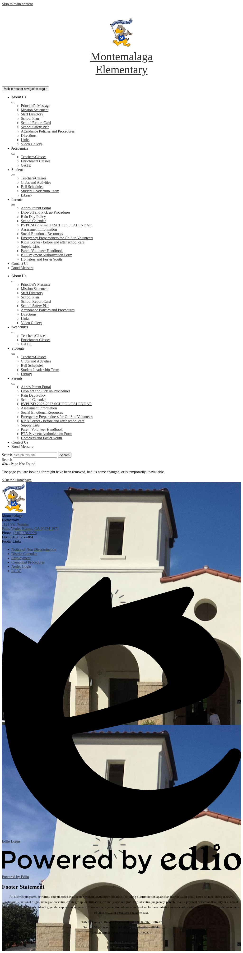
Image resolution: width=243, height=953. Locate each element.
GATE (26, 165)
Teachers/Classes (33, 157)
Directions (28, 135)
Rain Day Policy (33, 217)
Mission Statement (34, 110)
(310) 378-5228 (25, 533)
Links (25, 140)
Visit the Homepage (17, 480)
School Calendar (33, 221)
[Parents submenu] (13, 205)
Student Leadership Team (40, 191)
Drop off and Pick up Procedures (45, 212)
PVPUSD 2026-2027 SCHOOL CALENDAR (56, 225)
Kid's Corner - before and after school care (52, 242)
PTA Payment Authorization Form (46, 255)
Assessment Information (39, 229)
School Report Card (36, 123)
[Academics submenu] (13, 154)
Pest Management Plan (121, 947)
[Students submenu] (13, 175)
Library (26, 195)
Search (7, 455)
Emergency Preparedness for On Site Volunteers (57, 238)
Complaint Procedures (121, 942)
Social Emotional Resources (42, 234)
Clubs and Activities (36, 182)
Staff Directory (32, 114)
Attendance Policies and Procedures (48, 131)
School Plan (30, 118)
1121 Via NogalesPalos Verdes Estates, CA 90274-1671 (30, 526)
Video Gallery (31, 144)
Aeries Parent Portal (36, 208)
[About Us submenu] (13, 102)
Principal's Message (35, 106)
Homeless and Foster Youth (41, 259)
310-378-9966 (141, 922)
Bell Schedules (32, 187)
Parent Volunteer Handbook (42, 251)
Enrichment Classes (35, 161)
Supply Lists (30, 246)
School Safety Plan (35, 127)
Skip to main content (17, 4)
